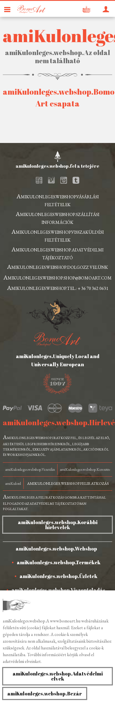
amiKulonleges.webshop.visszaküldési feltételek (57, 235)
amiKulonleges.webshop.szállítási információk (57, 217)
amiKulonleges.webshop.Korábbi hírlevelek (57, 525)
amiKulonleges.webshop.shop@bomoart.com (57, 277)
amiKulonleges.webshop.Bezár (44, 693)
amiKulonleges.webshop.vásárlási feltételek (57, 200)
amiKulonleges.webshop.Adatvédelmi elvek (58, 676)
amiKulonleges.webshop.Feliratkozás (68, 483)
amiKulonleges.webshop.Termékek (58, 562)
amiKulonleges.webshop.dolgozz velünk (57, 267)
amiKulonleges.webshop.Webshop (56, 548)
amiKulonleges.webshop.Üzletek (58, 576)
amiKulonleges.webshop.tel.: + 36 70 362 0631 (57, 288)
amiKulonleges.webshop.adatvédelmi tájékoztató (57, 253)
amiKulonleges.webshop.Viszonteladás (58, 589)
